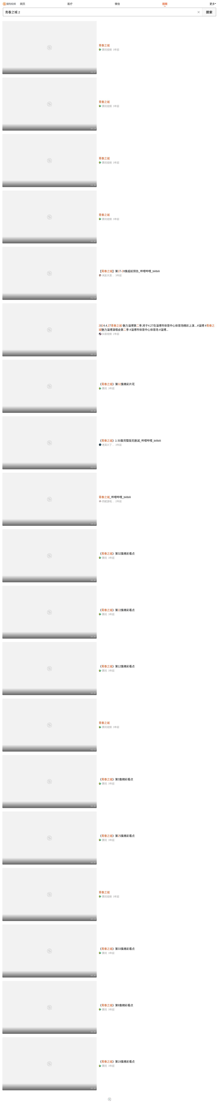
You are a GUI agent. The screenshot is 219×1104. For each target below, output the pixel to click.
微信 (117, 3)
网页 (22, 3)
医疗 (70, 3)
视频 (164, 3)
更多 (212, 3)
